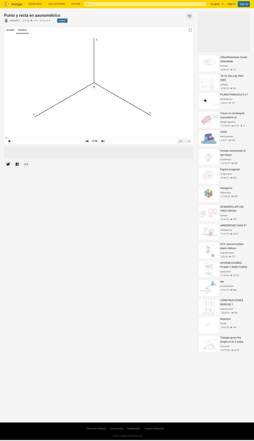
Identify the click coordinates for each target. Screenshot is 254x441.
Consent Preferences (154, 428)
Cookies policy (133, 428)
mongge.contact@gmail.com (130, 436)
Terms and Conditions (96, 428)
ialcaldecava (226, 99)
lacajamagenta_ (228, 122)
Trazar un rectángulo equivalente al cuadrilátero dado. (232, 117)
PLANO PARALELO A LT (234, 94)
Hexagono (226, 188)
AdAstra (224, 84)
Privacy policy (116, 428)
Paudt (223, 323)
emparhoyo (225, 159)
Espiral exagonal (230, 169)
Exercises (35, 4)
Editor (75, 4)
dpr (222, 281)
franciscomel (226, 309)
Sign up (244, 4)
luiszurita (224, 346)
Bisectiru (225, 319)
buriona (224, 66)
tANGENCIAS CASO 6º (233, 225)
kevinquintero (227, 136)
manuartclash (227, 252)
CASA (223, 132)
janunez (14, 20)
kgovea (223, 215)
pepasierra (225, 271)
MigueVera (225, 192)
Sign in (232, 4)
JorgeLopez (226, 174)
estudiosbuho (227, 286)
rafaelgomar (226, 230)
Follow (62, 20)
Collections (56, 4)
